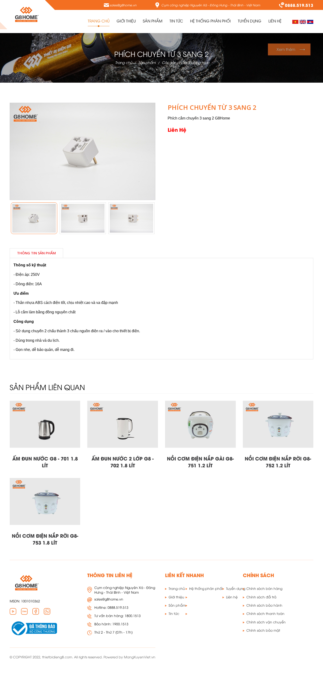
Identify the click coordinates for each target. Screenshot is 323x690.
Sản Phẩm (152, 20)
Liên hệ (232, 597)
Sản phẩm (147, 62)
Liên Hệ (275, 20)
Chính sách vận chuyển (266, 622)
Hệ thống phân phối (210, 20)
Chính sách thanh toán (265, 613)
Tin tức (176, 20)
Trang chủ (98, 20)
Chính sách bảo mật (263, 630)
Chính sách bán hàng (264, 588)
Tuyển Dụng (249, 20)
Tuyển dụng (235, 588)
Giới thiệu (126, 20)
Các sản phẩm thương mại (185, 62)
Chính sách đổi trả (261, 597)
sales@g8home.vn (123, 5)
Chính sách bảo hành (264, 605)
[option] (34, 218)
